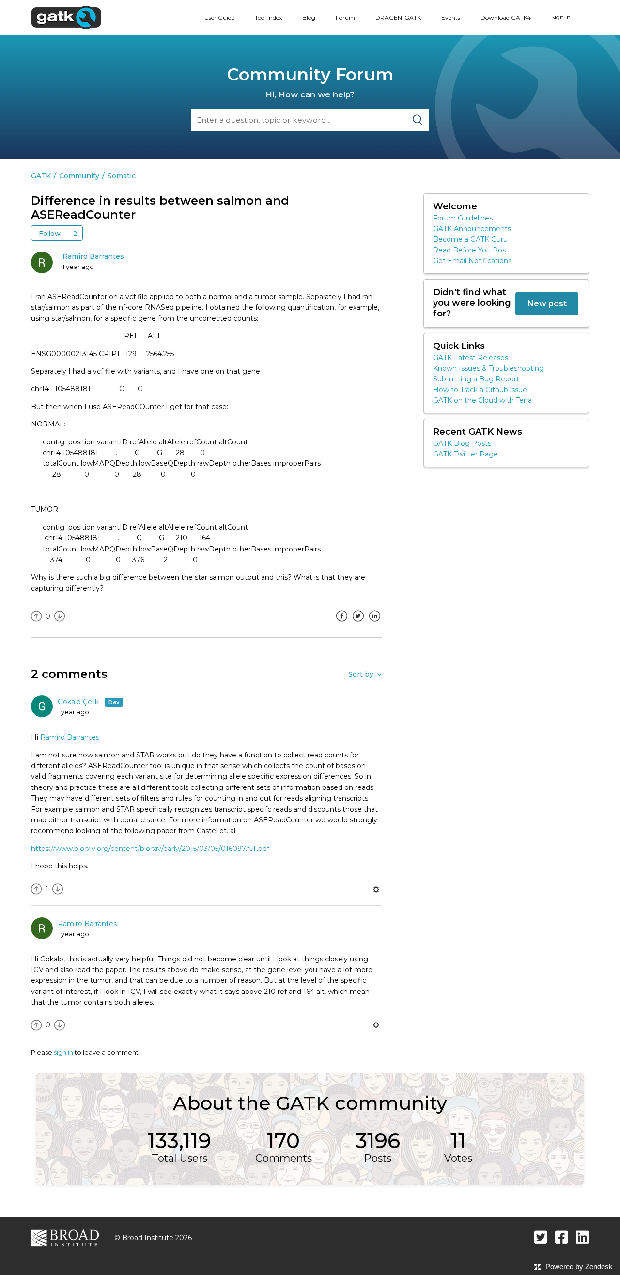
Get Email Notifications (472, 260)
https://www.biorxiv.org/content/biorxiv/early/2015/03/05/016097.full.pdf (150, 848)
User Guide (219, 17)
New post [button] (547, 303)
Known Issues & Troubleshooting (488, 368)
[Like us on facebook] (561, 1237)
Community (79, 176)
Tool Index (268, 17)
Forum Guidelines (463, 218)
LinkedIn (374, 623)
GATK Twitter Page (465, 454)
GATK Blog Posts (462, 443)
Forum (345, 17)
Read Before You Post (471, 250)
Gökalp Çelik (79, 701)
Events (450, 17)
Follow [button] (50, 233)
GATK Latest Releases (470, 357)
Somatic (122, 176)
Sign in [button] (561, 17)
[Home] (66, 17)
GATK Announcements (472, 228)
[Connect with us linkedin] (582, 1237)
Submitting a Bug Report (476, 379)
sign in (63, 1052)
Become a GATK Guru (470, 239)
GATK (41, 176)
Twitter (358, 623)
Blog (308, 17)
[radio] (36, 617)
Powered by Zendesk (579, 1266)
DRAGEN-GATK (398, 17)
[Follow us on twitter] (540, 1237)
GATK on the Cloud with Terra (482, 400)
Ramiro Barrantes (93, 256)
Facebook (341, 623)
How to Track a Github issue (480, 389)
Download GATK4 (505, 17)
